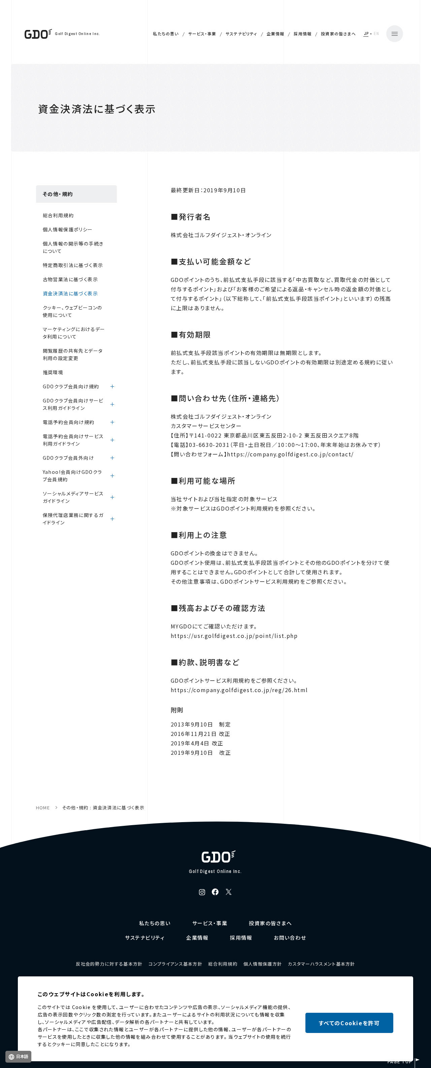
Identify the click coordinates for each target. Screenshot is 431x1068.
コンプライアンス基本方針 (175, 964)
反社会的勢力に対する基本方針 (109, 964)
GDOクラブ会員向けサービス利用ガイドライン (73, 404)
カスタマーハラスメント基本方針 (321, 964)
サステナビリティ (241, 33)
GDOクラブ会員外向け (68, 457)
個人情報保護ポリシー (68, 229)
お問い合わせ (290, 937)
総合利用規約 (58, 215)
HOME (43, 807)
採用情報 (302, 33)
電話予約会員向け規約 (69, 422)
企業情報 (276, 33)
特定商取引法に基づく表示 (73, 265)
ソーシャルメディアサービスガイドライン (73, 497)
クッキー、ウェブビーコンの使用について (72, 311)
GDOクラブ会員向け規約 (71, 386)
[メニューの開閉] (394, 33)
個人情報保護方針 (262, 964)
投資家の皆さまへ (338, 33)
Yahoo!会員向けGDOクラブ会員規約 (72, 475)
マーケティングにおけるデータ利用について (74, 333)
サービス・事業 (202, 33)
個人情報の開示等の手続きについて (73, 247)
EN (376, 34)
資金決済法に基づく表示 (70, 293)
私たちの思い (165, 33)
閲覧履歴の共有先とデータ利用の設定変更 (73, 354)
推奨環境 (53, 372)
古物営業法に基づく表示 (70, 279)
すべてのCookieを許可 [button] (349, 1023)
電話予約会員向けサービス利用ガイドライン (73, 440)
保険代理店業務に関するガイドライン (73, 519)
